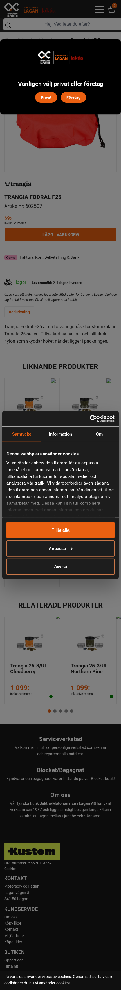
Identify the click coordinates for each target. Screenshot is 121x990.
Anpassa (57, 548)
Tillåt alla (60, 530)
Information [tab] (60, 434)
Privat (46, 97)
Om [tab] (99, 434)
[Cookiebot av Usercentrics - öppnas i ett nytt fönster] (90, 418)
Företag (73, 97)
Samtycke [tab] (22, 434)
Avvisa (60, 566)
